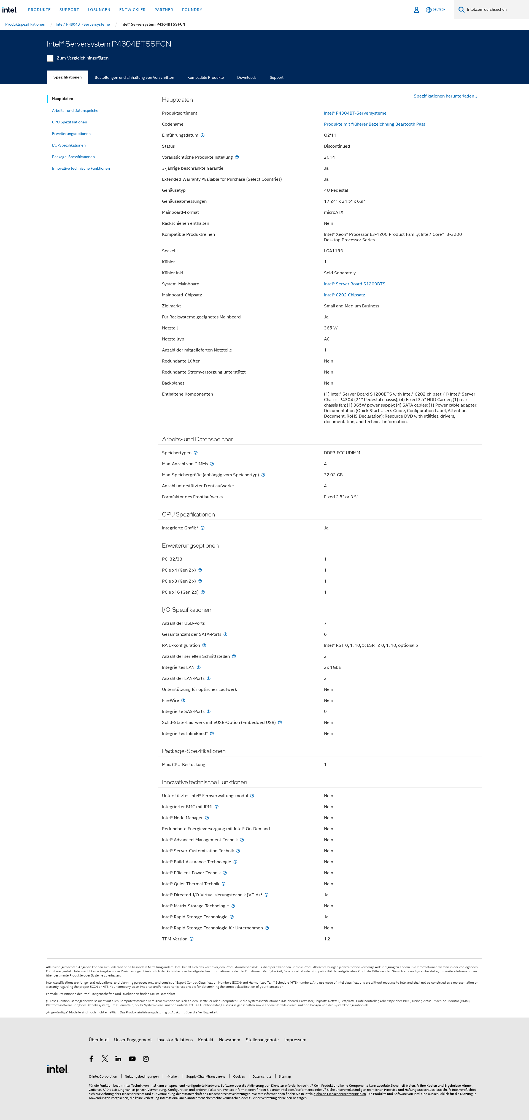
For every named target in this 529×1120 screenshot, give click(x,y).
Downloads (247, 77)
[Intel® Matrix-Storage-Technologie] (233, 905)
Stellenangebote (262, 1040)
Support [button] (69, 9)
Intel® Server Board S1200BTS (354, 284)
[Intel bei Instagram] (145, 1060)
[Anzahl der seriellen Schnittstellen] (234, 656)
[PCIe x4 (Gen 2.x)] (200, 570)
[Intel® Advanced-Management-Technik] (242, 839)
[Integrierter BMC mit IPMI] (217, 806)
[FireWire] (183, 700)
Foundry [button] (192, 9)
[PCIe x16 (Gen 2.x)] (203, 592)
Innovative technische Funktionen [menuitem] (81, 168)
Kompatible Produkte (205, 77)
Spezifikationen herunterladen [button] (444, 96)
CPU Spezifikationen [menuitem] (69, 122)
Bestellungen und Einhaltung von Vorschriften (134, 77)
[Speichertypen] (196, 452)
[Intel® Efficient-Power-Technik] (225, 872)
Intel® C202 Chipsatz (344, 295)
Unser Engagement (133, 1040)
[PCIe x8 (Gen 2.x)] (200, 581)
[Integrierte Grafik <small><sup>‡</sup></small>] (202, 528)
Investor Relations (175, 1040)
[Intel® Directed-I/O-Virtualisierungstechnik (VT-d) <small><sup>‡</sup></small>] (266, 894)
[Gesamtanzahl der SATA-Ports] (225, 634)
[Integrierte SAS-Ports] (209, 711)
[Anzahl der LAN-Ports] (209, 678)
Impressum (295, 1040)
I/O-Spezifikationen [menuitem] (69, 145)
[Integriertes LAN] (199, 667)
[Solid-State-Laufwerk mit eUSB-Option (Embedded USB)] (280, 722)
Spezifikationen (67, 77)
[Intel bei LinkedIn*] (118, 1060)
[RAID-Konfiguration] (204, 645)
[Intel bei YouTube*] (132, 1060)
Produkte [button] (39, 9)
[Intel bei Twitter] (105, 1060)
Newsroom (229, 1040)
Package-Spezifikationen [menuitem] (73, 156)
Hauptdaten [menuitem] (62, 98)
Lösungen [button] (99, 9)
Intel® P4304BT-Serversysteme (355, 113)
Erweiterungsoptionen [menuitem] (71, 133)
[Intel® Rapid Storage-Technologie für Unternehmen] (267, 928)
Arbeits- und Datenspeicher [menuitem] (76, 110)
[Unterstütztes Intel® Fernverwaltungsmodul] (252, 795)
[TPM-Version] (191, 939)
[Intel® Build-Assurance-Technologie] (235, 861)
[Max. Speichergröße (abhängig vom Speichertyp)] (263, 474)
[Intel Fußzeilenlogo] (58, 1068)
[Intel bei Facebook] (91, 1060)
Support (277, 77)
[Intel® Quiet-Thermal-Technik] (223, 883)
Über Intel (99, 1040)
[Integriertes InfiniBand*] (212, 733)
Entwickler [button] (132, 9)
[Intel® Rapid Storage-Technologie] (232, 917)
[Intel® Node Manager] (207, 817)
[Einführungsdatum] (202, 135)
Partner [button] (164, 9)
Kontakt (206, 1040)
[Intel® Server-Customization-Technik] (238, 850)
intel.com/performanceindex (301, 1089)
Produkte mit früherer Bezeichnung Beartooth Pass (374, 124)
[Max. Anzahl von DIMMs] (212, 463)
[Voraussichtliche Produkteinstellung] (237, 157)
